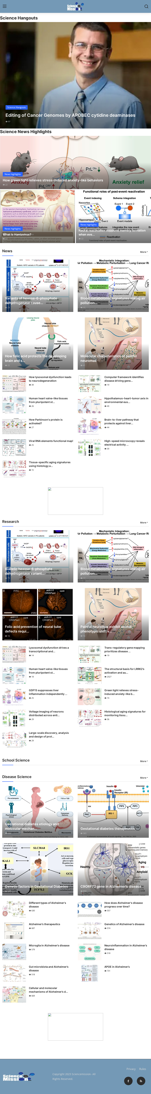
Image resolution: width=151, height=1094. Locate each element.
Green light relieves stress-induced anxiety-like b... (121, 692)
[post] (75, 75)
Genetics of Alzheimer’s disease (124, 924)
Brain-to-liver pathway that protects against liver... (121, 421)
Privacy (131, 1069)
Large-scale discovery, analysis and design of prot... (49, 734)
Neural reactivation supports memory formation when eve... (112, 232)
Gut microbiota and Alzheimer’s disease (49, 968)
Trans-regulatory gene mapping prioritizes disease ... (124, 649)
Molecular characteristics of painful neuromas (108, 358)
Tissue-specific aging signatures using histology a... (50, 464)
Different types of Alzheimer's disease (47, 904)
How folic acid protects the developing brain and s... (35, 358)
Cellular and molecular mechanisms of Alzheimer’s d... (48, 989)
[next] (145, 75)
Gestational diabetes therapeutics (107, 829)
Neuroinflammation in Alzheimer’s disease (125, 947)
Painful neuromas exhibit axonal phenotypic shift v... (105, 629)
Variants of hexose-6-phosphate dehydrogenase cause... (31, 300)
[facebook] (128, 1081)
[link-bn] (75, 501)
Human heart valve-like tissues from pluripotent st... (48, 400)
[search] (146, 6)
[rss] (141, 1081)
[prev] (6, 75)
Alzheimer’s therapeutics (44, 924)
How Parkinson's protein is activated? (46, 421)
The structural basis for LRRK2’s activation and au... (124, 670)
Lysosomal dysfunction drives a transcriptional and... (49, 649)
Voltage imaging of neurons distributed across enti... (46, 713)
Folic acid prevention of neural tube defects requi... (33, 629)
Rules (142, 1069)
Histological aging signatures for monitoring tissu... (125, 713)
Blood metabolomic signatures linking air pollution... (112, 300)
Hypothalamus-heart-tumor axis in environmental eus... (126, 400)
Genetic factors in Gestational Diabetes (36, 886)
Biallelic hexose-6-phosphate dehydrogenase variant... (28, 571)
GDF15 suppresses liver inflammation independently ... (48, 692)
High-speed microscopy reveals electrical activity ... (124, 442)
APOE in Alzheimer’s (117, 966)
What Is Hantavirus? (17, 234)
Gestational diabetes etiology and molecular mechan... (32, 826)
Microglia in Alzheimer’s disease (49, 945)
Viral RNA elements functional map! (51, 440)
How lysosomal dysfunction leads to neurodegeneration (50, 378)
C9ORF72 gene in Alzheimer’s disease (110, 886)
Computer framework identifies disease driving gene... (124, 378)
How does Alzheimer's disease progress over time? (123, 904)
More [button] (143, 252)
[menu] (4, 6)
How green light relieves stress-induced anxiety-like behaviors (53, 180)
